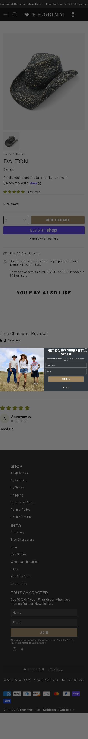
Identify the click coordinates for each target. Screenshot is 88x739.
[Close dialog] (85, 350)
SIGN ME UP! (66, 379)
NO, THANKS (66, 387)
